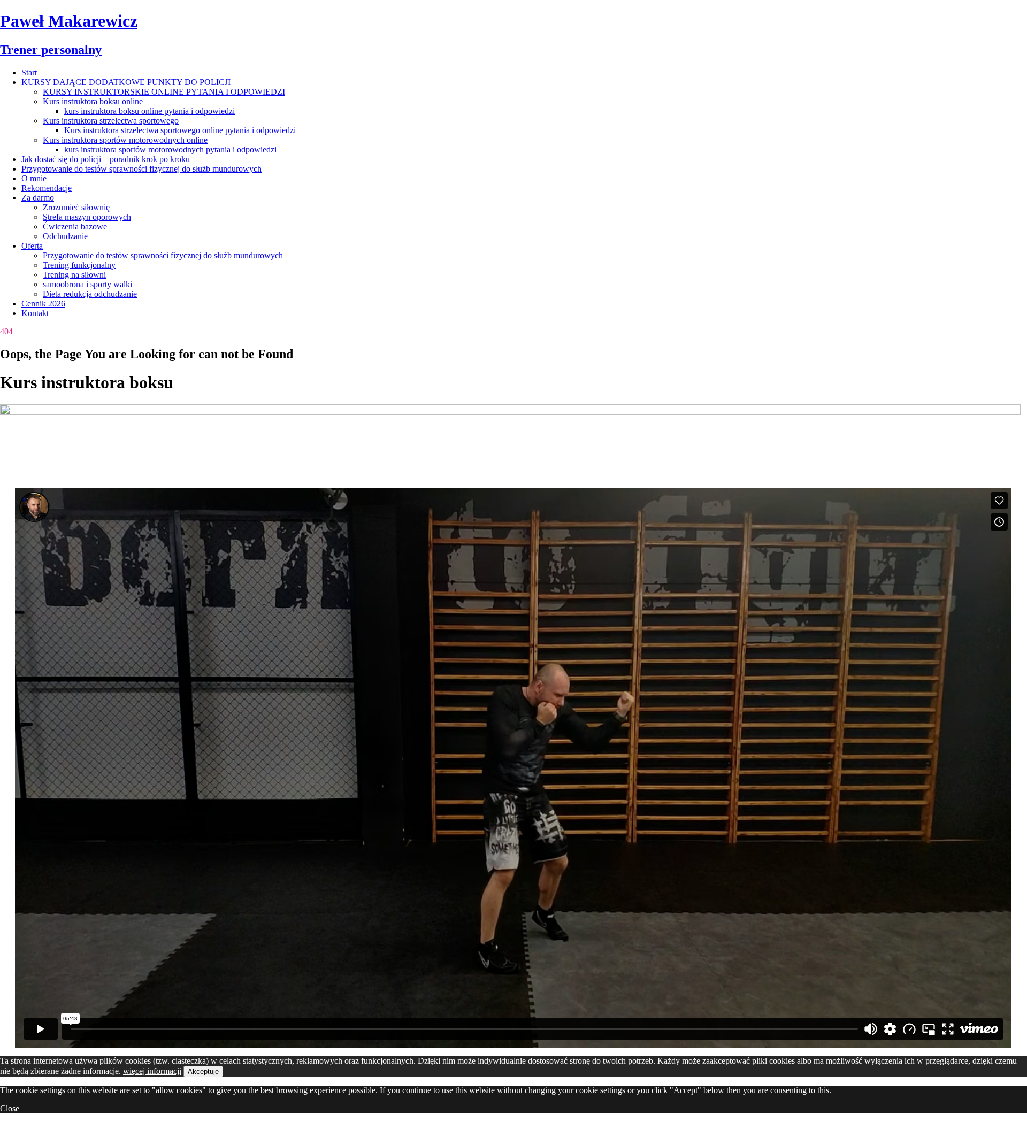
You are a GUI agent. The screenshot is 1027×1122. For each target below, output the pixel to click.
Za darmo (37, 197)
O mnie (34, 178)
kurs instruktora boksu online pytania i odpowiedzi (149, 111)
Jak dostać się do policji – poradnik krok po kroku (105, 159)
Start (29, 72)
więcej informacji (152, 1070)
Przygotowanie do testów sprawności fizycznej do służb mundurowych (141, 168)
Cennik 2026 (43, 303)
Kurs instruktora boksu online (93, 101)
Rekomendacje (46, 188)
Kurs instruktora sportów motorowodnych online (125, 139)
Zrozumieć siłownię (76, 207)
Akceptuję (203, 1071)
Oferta (32, 245)
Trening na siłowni (74, 274)
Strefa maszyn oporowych (87, 216)
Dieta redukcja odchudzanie (90, 293)
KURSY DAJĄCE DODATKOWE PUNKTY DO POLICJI (126, 82)
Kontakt (35, 313)
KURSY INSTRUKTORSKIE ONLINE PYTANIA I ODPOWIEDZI (164, 91)
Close (9, 1108)
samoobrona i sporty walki (87, 284)
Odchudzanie (65, 236)
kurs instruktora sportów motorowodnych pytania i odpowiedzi (170, 149)
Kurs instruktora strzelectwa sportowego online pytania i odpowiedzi (180, 130)
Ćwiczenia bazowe (75, 226)
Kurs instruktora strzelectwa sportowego (111, 120)
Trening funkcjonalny (79, 265)
